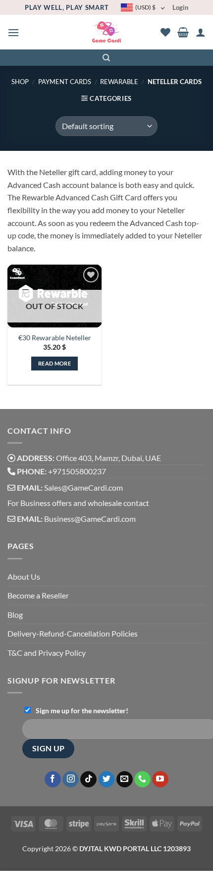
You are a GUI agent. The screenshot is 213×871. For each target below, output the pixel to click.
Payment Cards (64, 82)
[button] (13, 32)
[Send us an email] (124, 779)
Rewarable (119, 82)
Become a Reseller (38, 595)
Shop (20, 82)
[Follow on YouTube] (160, 779)
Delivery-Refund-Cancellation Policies (72, 633)
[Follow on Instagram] (70, 779)
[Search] (106, 57)
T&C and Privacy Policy (46, 652)
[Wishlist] (165, 32)
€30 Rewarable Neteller (54, 338)
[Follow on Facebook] (53, 779)
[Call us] (142, 779)
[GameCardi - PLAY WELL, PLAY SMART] (107, 32)
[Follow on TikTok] (88, 779)
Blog (15, 614)
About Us (23, 576)
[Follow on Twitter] (107, 779)
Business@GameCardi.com (90, 518)
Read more (54, 363)
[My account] (201, 32)
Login (180, 7)
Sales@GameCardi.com (83, 487)
